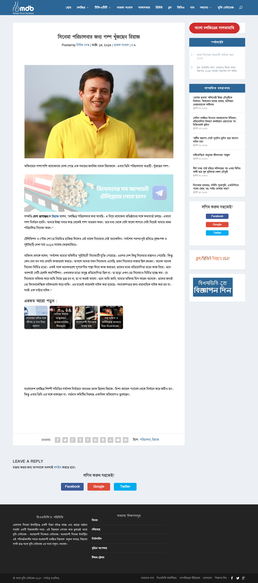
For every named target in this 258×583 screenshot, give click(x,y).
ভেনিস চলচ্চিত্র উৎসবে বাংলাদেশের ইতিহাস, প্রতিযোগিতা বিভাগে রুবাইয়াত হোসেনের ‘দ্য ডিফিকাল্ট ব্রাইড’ (214, 121)
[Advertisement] (98, 359)
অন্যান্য (204, 8)
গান (192, 8)
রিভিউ (159, 8)
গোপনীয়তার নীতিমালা (189, 578)
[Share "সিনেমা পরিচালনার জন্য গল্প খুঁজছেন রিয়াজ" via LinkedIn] (95, 440)
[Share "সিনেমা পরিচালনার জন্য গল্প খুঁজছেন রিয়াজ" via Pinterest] (88, 440)
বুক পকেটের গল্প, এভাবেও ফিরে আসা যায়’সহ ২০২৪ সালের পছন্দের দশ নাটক (217, 69)
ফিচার (95, 520)
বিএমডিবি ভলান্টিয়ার (167, 578)
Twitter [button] (125, 486)
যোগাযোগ (207, 578)
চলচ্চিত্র (81, 8)
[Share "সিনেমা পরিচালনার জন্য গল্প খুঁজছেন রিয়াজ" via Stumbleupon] (110, 440)
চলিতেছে (96, 529)
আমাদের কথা (147, 578)
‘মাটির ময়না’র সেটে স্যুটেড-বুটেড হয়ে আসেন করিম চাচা (215, 139)
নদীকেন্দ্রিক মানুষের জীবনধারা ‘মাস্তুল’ (211, 155)
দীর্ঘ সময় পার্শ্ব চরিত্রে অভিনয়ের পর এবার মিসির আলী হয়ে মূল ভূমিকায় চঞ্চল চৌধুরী (216, 170)
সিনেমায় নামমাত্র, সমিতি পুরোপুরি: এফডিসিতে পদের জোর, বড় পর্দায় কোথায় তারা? (216, 186)
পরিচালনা (145, 440)
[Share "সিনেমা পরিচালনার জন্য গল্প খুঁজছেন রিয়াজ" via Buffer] (103, 440)
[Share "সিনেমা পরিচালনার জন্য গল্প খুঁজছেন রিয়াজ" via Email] (118, 440)
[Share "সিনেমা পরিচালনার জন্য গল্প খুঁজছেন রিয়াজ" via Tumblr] (80, 440)
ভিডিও (181, 8)
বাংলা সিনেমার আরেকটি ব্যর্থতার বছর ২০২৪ (215, 56)
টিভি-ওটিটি (101, 8)
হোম (68, 8)
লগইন (57, 467)
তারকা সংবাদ (125, 8)
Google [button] (98, 486)
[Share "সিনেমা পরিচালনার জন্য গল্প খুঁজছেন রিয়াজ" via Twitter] (65, 440)
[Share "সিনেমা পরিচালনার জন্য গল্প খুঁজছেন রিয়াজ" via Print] (125, 440)
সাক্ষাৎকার (144, 8)
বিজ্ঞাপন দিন (221, 578)
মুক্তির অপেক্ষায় (99, 548)
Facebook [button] (72, 486)
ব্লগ (169, 8)
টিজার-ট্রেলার (98, 557)
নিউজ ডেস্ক (82, 45)
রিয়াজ (155, 440)
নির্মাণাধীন (97, 538)
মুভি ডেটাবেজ (226, 8)
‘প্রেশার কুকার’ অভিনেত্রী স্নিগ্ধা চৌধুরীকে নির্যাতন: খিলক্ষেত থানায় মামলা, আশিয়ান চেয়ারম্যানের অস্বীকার (213, 101)
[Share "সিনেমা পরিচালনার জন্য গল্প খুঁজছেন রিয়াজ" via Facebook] (57, 440)
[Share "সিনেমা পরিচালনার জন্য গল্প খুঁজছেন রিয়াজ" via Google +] (72, 440)
